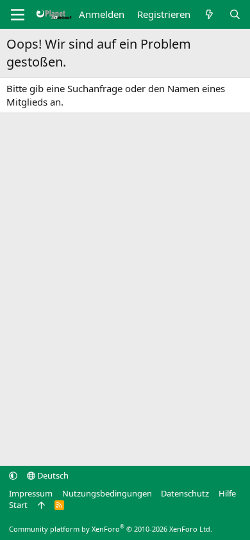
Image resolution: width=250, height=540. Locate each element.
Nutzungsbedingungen (107, 493)
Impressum (31, 493)
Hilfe (227, 493)
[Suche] (234, 14)
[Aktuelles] (209, 14)
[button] (13, 475)
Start (18, 505)
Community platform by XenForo (110, 529)
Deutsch (52, 475)
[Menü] (18, 15)
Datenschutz (185, 493)
